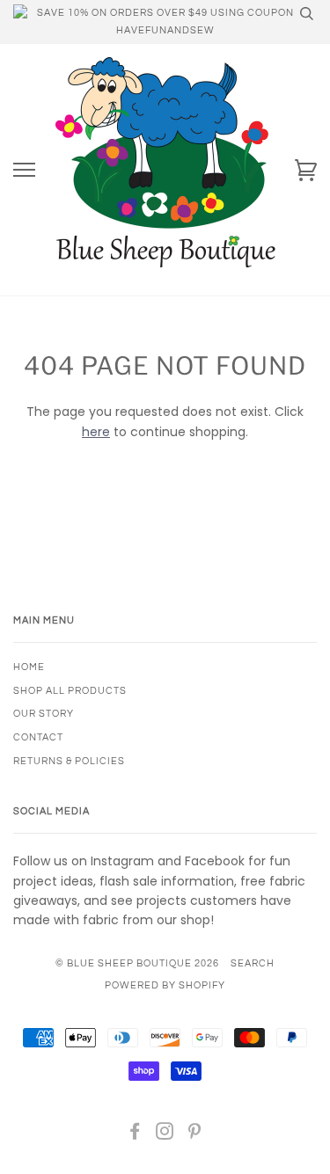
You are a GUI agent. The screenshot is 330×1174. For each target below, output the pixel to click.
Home (29, 667)
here (96, 432)
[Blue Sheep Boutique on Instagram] (165, 1135)
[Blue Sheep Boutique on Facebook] (135, 1135)
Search (253, 963)
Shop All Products (70, 691)
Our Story (43, 713)
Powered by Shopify (165, 985)
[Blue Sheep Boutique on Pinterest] (195, 1135)
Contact (38, 737)
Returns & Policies (69, 761)
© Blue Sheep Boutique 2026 (137, 963)
